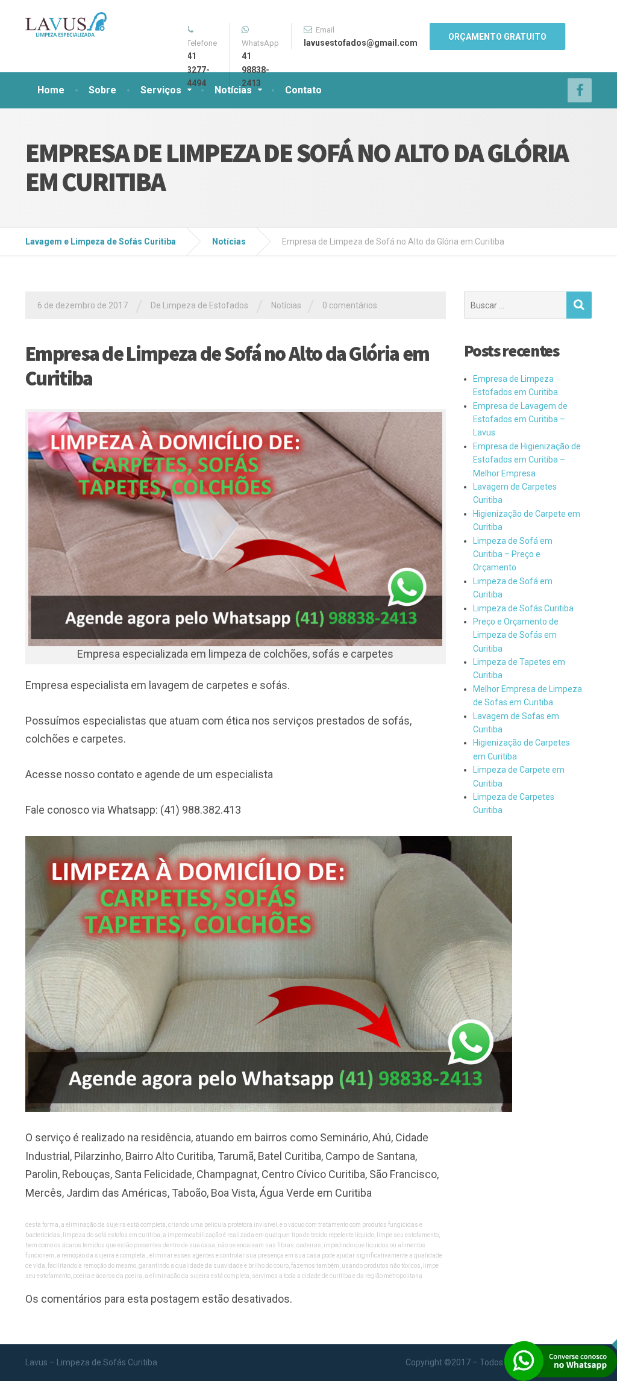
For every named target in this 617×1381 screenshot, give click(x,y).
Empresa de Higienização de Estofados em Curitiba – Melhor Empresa (527, 459)
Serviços (160, 90)
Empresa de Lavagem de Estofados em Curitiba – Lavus (520, 419)
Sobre (102, 90)
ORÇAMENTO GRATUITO (497, 37)
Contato (303, 90)
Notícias (233, 90)
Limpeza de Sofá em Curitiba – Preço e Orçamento (513, 554)
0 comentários (349, 305)
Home (50, 90)
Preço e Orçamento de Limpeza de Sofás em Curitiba (516, 635)
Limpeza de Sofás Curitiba (523, 608)
